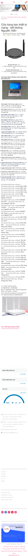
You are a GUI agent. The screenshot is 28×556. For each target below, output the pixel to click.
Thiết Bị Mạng (11, 555)
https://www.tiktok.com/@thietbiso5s (13, 294)
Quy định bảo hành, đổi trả (7, 497)
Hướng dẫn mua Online (6, 495)
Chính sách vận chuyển (6, 499)
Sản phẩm (3, 476)
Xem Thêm (23, 374)
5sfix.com (17, 555)
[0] (25, 3)
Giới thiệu (3, 474)
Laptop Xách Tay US (9, 546)
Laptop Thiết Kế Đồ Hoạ (12, 549)
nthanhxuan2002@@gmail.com (10, 432)
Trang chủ (3, 471)
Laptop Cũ (16, 546)
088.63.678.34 (13, 429)
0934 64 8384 (6, 429)
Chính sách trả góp (5, 492)
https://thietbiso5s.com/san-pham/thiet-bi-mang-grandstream (15, 72)
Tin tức (3, 478)
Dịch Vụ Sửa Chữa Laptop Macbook (13, 551)
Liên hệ (3, 481)
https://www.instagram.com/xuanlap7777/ (15, 293)
